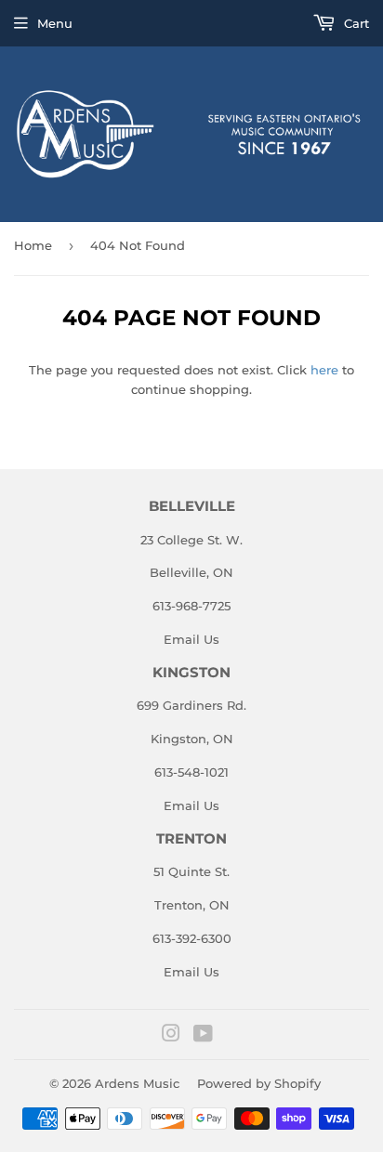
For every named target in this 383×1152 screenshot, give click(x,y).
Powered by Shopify (259, 1083)
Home (33, 245)
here (324, 369)
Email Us (191, 639)
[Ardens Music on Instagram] (171, 1035)
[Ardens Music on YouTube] (203, 1035)
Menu (55, 23)
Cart (354, 23)
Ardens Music (137, 1083)
